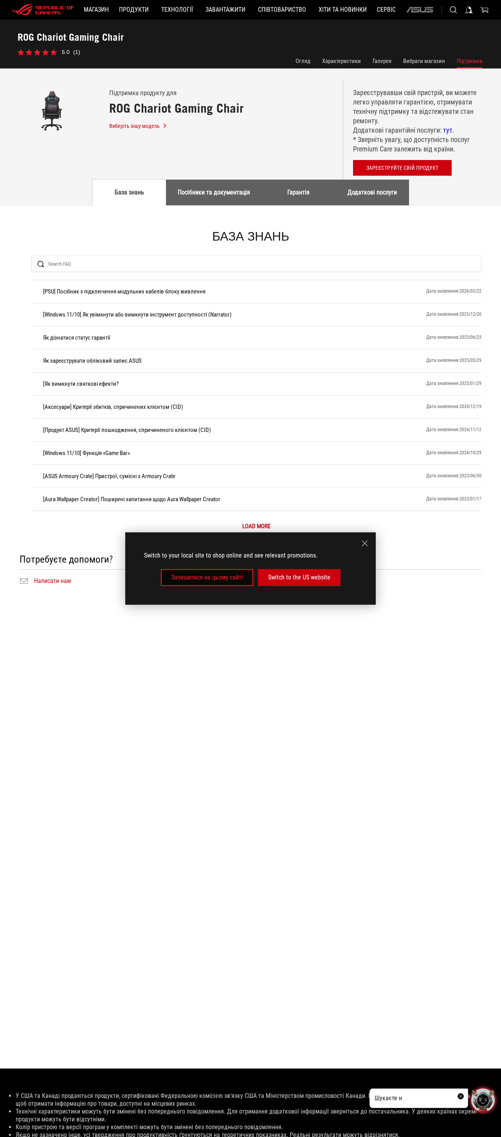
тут (447, 130)
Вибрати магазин (424, 61)
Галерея (382, 61)
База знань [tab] (129, 192)
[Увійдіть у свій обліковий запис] (469, 10)
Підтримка (469, 61)
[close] (364, 543)
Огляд (303, 61)
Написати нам (52, 581)
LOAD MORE (256, 526)
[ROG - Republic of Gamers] (43, 10)
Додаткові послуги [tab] (372, 192)
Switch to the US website (299, 577)
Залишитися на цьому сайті (207, 577)
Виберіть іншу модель (134, 126)
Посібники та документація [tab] (214, 192)
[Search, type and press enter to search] (453, 10)
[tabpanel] (250, 408)
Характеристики (341, 61)
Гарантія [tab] (298, 192)
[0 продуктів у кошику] (484, 10)
